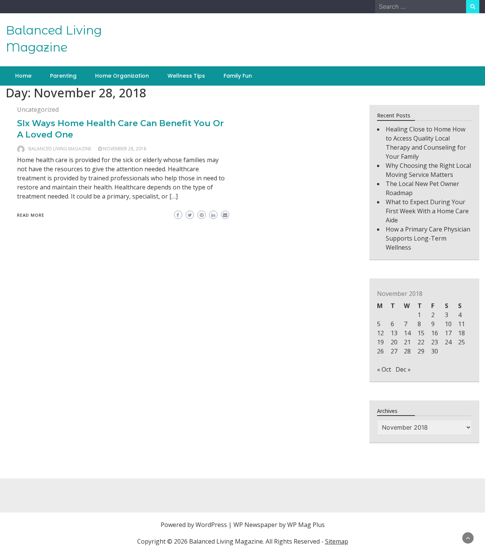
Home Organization (122, 76)
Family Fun (238, 76)
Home (23, 76)
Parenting (63, 76)
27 (394, 351)
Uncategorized (38, 109)
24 (448, 342)
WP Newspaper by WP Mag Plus (279, 525)
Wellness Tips (186, 76)
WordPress (211, 525)
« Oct (384, 369)
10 (448, 324)
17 (448, 333)
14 (407, 333)
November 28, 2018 (124, 148)
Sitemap (336, 541)
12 (380, 333)
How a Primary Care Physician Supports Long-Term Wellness (428, 238)
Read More (30, 215)
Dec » (403, 369)
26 (380, 351)
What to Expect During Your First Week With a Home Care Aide (427, 211)
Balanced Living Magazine (59, 148)
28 (407, 351)
